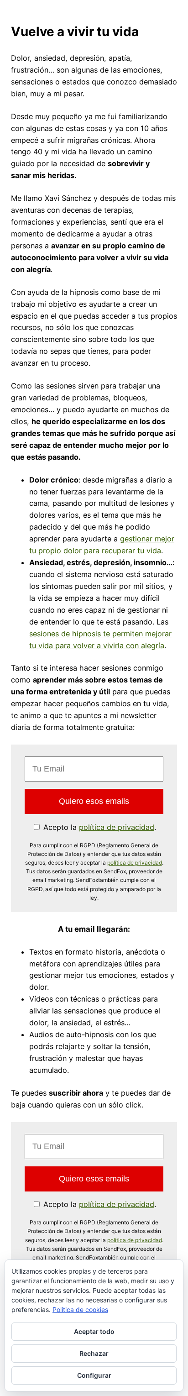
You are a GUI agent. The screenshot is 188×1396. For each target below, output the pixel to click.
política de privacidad (116, 827)
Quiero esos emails (94, 801)
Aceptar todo (94, 1331)
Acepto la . (98, 827)
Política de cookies (80, 1309)
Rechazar (94, 1353)
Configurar (94, 1375)
